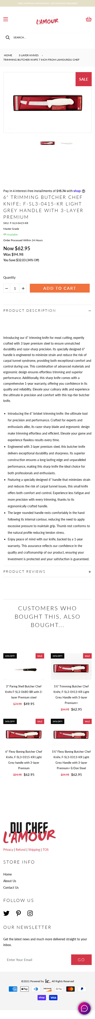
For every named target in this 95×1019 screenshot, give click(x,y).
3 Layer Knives (29, 55)
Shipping (34, 849)
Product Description (29, 310)
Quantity (9, 277)
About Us (9, 881)
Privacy (8, 849)
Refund (21, 849)
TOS (46, 849)
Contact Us (11, 887)
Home (7, 55)
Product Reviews (24, 571)
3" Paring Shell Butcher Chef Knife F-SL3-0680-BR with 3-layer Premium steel (24, 692)
